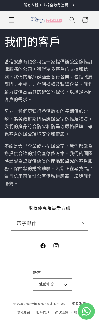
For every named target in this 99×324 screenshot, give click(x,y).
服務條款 (42, 312)
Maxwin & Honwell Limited (46, 304)
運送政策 (62, 312)
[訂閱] (82, 224)
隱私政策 (23, 312)
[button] (11, 20)
